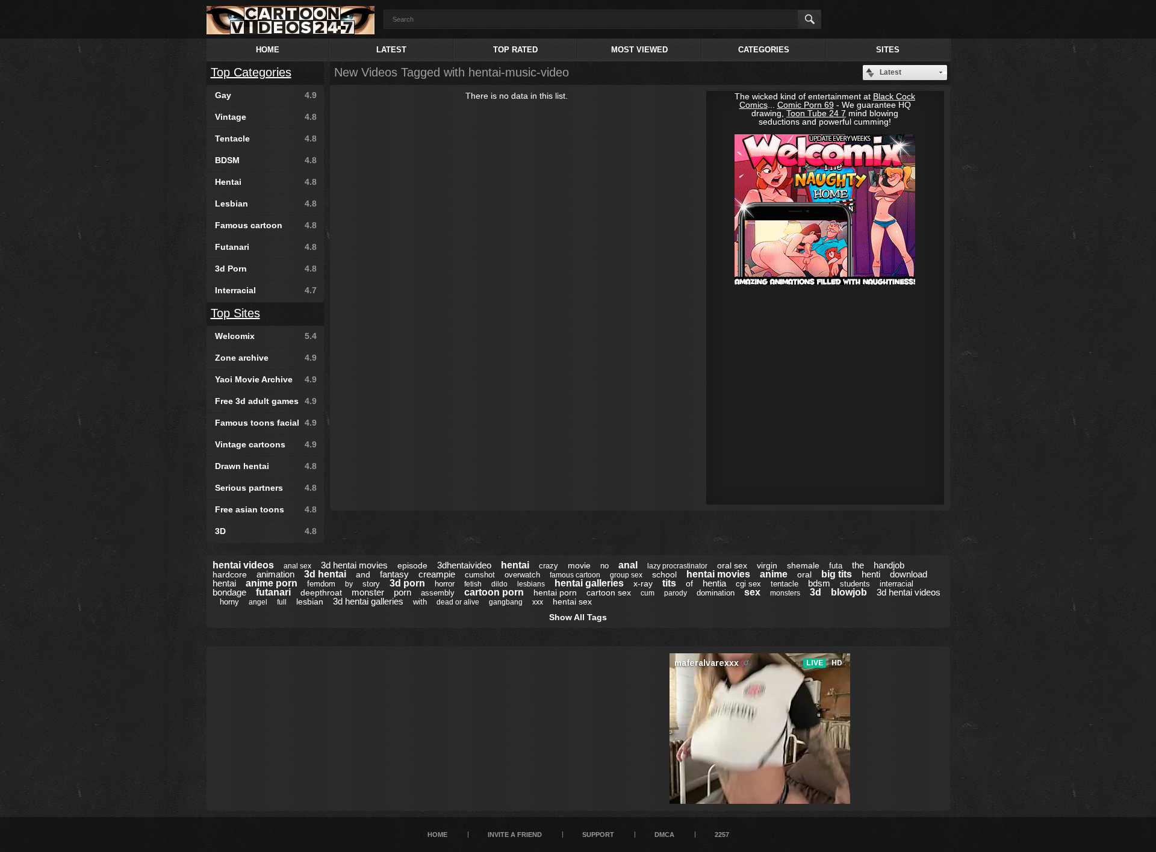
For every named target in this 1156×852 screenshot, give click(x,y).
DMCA (664, 834)
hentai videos (243, 565)
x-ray (643, 583)
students (855, 583)
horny (229, 601)
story (371, 583)
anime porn (271, 583)
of (689, 583)
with (420, 601)
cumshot (480, 574)
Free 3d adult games (266, 401)
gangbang (506, 602)
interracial (896, 583)
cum (647, 593)
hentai (515, 565)
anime (774, 574)
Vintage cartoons (266, 444)
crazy (548, 565)
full (282, 602)
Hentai (266, 182)
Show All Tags (578, 617)
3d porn (407, 583)
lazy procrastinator (677, 566)
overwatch (522, 574)
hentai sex (572, 601)
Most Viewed (639, 49)
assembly (438, 592)
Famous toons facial (266, 423)
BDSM (266, 160)
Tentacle (266, 138)
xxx (537, 602)
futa (835, 565)
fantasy (394, 574)
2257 (722, 834)
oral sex (732, 565)
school (664, 574)
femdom (321, 583)
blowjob (849, 592)
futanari (273, 592)
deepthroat (321, 592)
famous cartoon (575, 575)
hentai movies (718, 574)
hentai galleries (589, 583)
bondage (229, 592)
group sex (626, 575)
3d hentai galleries (368, 601)
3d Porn (266, 268)
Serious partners (266, 488)
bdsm (819, 583)
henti (871, 574)
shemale (803, 565)
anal (628, 565)
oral (804, 574)
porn (402, 592)
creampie (436, 574)
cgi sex (748, 583)
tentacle (784, 583)
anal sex (297, 566)
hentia (714, 583)
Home (267, 49)
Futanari (266, 247)
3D (266, 531)
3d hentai (325, 574)
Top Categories (251, 72)
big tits (836, 574)
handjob (889, 565)
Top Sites (235, 313)
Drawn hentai (266, 466)
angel (258, 602)
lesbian (309, 601)
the (858, 565)
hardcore (230, 574)
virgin (767, 565)
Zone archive (266, 357)
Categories (763, 49)
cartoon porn (494, 592)
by (349, 584)
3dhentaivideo (464, 565)
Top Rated (515, 49)
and (363, 574)
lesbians (531, 584)
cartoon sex (608, 592)
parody (675, 593)
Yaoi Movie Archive (266, 379)
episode (412, 565)
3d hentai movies (354, 565)
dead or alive (458, 602)
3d (815, 592)
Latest (391, 49)
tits (669, 583)
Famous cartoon (266, 225)
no (604, 565)
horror (445, 583)
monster (368, 592)
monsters (785, 593)
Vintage (266, 117)
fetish (473, 584)
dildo (499, 584)
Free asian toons (266, 509)
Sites (888, 49)
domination (716, 592)
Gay (266, 95)
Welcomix (266, 336)
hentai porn (555, 592)
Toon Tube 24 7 (816, 113)
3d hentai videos (908, 592)
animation (275, 574)
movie (579, 565)
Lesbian (266, 203)
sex (752, 592)
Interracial (266, 290)
